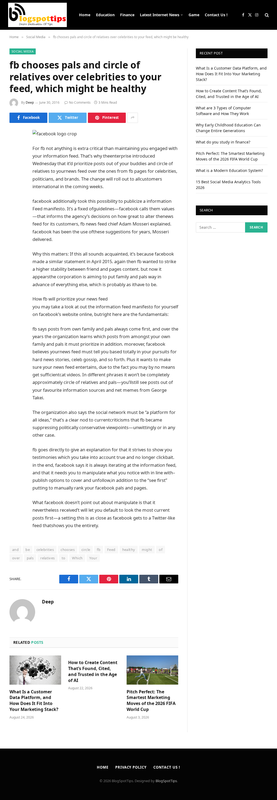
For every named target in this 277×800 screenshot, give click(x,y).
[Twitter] (14, 161)
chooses (68, 549)
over (16, 558)
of (160, 549)
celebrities (45, 549)
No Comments (80, 102)
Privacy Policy (131, 767)
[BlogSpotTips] (37, 15)
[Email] (14, 202)
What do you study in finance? (223, 142)
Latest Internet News (159, 14)
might (147, 549)
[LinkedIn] (14, 175)
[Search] (266, 15)
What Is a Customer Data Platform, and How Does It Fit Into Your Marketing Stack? (33, 700)
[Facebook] (14, 147)
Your (93, 558)
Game (194, 14)
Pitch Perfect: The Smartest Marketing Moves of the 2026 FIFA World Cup (151, 700)
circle (85, 549)
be (27, 549)
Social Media (23, 51)
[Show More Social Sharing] (132, 118)
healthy (128, 549)
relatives (47, 558)
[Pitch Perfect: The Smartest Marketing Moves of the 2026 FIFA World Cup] (152, 669)
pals (30, 558)
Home (84, 14)
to (63, 558)
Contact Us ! (216, 14)
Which (77, 558)
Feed (111, 549)
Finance (127, 14)
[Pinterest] (14, 189)
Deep (30, 102)
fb (98, 549)
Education (105, 14)
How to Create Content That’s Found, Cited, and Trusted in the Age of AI (92, 671)
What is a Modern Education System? (229, 170)
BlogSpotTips (166, 780)
